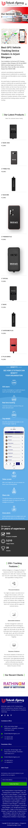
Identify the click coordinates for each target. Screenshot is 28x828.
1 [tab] (14, 361)
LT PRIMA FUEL (5, 169)
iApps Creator (17, 825)
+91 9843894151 (8, 762)
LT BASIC (4, 304)
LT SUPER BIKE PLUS (7, 330)
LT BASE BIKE (5, 195)
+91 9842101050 (8, 739)
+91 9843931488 (8, 737)
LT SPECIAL (4, 278)
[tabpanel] (14, 241)
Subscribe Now (14, 784)
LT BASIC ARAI (5, 143)
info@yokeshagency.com (13, 733)
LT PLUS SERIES (5, 356)
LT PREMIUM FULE (6, 236)
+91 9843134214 (8, 760)
